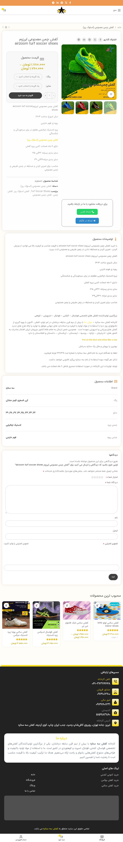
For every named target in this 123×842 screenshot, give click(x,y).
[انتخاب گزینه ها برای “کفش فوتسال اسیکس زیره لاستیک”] (36, 605)
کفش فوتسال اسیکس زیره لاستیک (47, 633)
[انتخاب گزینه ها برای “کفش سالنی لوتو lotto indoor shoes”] (97, 605)
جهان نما (88, 322)
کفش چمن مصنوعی (42, 195)
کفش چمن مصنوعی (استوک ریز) (98, 27)
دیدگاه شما (111, 482)
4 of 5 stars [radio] (95, 477)
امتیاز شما (112, 477)
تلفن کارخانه (104, 679)
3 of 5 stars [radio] (97, 477)
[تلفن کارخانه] (115, 681)
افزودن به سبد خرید (25, 95)
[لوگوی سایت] (61, 10)
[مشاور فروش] (115, 691)
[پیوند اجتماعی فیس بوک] (70, 2)
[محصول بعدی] (3, 27)
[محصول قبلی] (9, 27)
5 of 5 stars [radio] (92, 477)
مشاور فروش (103, 690)
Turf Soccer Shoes (40, 191)
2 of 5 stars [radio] (99, 477)
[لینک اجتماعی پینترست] (62, 2)
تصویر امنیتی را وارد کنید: (16, 543)
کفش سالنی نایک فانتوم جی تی (76, 624)
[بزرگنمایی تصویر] (111, 94)
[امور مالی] (115, 702)
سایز (48, 86)
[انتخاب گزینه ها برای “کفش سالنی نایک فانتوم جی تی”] (67, 605)
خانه (119, 27)
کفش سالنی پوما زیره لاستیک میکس (17, 633)
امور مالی (105, 700)
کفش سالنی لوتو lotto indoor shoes (108, 624)
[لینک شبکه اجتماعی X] (66, 2)
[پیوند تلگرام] (53, 2)
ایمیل (115, 530)
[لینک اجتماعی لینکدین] (58, 2)
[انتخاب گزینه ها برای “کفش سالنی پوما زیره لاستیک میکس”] (6, 605)
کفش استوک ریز (21, 191)
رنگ (49, 76)
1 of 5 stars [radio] (102, 477)
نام (116, 518)
